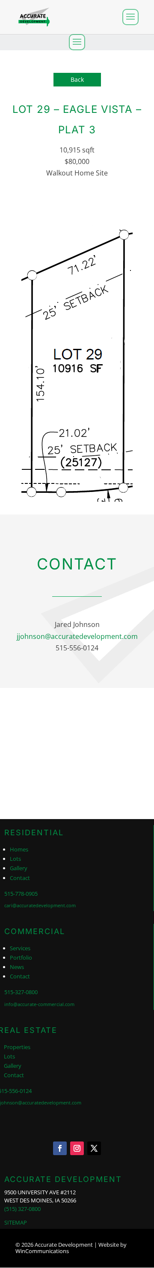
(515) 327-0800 (22, 1209)
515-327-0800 (21, 992)
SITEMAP (15, 1222)
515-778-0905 (21, 893)
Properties (17, 1047)
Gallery (18, 868)
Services (20, 948)
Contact (20, 878)
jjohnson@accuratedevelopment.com (77, 636)
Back (77, 79)
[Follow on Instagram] (77, 1148)
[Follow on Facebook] (60, 1148)
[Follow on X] (94, 1148)
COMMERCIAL (34, 931)
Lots (15, 859)
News (17, 967)
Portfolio (21, 957)
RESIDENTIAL (34, 832)
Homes (19, 849)
